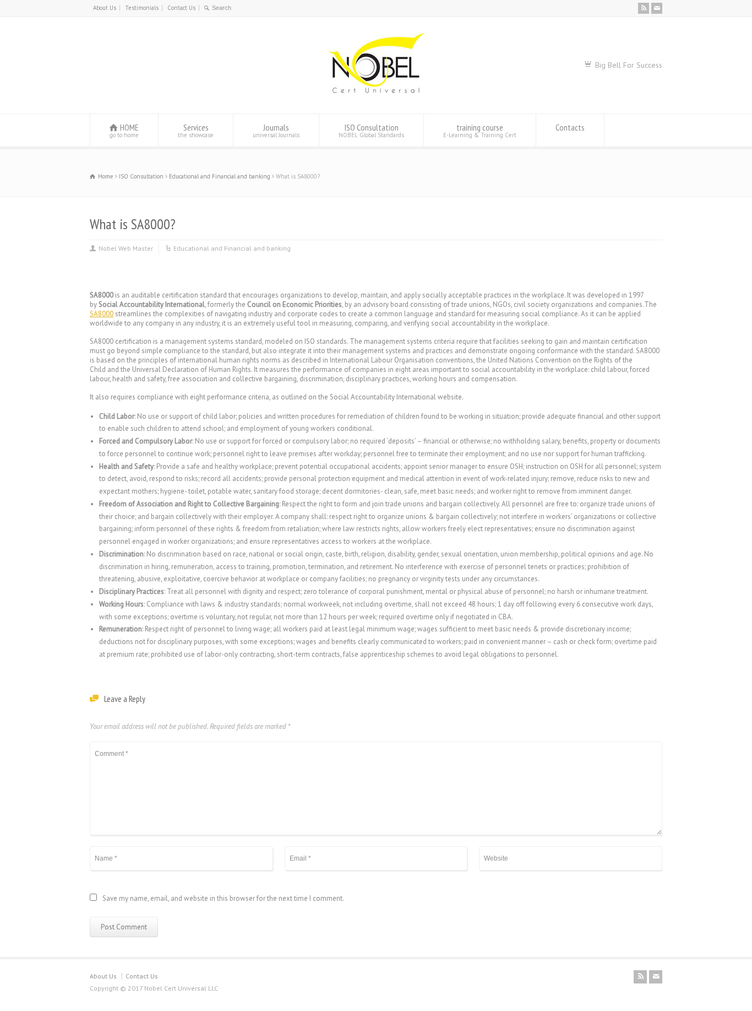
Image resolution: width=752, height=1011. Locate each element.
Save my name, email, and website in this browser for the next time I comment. (223, 899)
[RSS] (643, 8)
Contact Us (181, 8)
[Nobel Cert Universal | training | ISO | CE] (375, 93)
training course (479, 130)
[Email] (656, 8)
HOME (124, 130)
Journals (276, 130)
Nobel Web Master (126, 248)
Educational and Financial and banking (232, 248)
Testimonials (142, 8)
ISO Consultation (371, 130)
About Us (104, 8)
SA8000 (101, 313)
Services (196, 130)
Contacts (570, 127)
